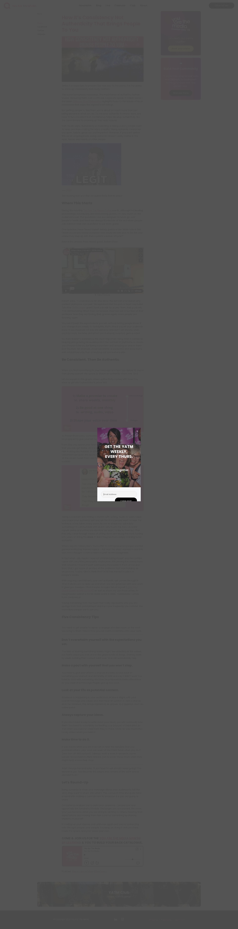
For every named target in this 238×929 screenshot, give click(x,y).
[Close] (137, 431)
